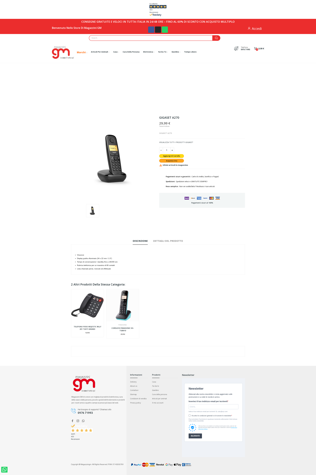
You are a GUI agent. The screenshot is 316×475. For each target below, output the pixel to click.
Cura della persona (159, 394)
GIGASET (189, 142)
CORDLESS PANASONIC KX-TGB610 (122, 329)
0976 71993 (245, 49)
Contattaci (134, 390)
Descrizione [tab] (140, 240)
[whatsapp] (83, 421)
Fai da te (155, 386)
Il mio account (157, 403)
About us (133, 386)
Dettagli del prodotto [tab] (168, 240)
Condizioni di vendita (138, 398)
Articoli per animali (159, 398)
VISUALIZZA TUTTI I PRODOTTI (172, 142)
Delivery (133, 382)
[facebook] (72, 421)
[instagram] (77, 421)
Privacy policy (135, 403)
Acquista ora (171, 161)
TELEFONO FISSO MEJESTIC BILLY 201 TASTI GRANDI (87, 327)
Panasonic (122, 325)
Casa (154, 382)
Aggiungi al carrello (171, 156)
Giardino (155, 390)
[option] (114, 159)
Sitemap (133, 394)
